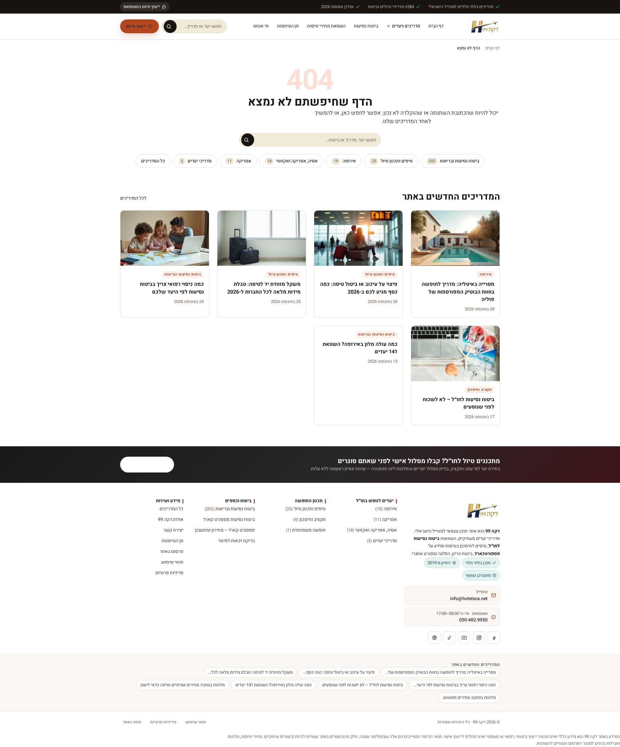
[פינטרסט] (434, 637)
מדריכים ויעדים (406, 26)
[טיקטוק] (449, 637)
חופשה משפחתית (306, 530)
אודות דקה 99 (170, 519)
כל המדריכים (153, 161)
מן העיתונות (288, 26)
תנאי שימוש (172, 562)
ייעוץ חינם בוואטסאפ (141, 7)
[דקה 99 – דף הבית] (485, 26)
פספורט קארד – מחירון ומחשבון (224, 530)
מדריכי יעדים (196, 161)
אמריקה (239, 161)
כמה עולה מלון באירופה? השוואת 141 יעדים (273, 685)
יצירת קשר (173, 530)
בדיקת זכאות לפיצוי (236, 540)
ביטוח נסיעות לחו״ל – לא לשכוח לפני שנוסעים (362, 685)
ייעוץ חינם (136, 26)
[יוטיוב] (464, 637)
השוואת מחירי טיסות (326, 26)
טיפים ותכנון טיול (392, 161)
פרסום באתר (171, 551)
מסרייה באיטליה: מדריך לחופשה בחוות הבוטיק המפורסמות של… (440, 672)
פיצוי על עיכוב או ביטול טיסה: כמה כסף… (339, 672)
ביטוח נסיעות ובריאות (454, 161)
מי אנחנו (261, 26)
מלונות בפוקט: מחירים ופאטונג (469, 697)
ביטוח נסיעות (366, 26)
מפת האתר (132, 722)
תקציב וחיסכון (309, 519)
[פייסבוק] (494, 637)
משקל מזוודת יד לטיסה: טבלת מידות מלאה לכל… (250, 672)
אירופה (345, 161)
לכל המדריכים (133, 198)
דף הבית (436, 26)
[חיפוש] (170, 26)
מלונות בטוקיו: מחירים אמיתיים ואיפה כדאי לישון (182, 685)
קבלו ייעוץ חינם (151, 464)
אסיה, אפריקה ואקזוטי (292, 161)
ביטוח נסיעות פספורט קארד (228, 519)
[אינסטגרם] (479, 637)
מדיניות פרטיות (169, 572)
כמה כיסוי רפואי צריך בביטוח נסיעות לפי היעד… (455, 685)
